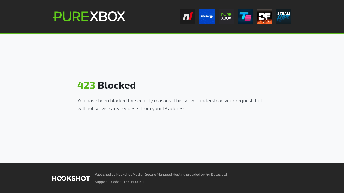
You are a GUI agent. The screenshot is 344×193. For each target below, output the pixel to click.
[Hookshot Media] (71, 178)
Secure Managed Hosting (165, 174)
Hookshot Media (129, 174)
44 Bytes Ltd (216, 174)
